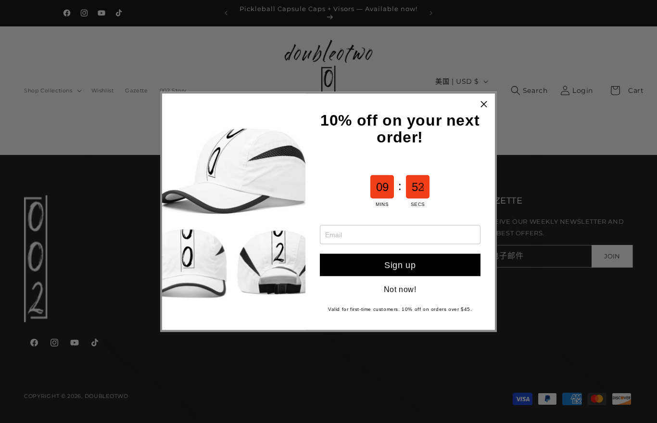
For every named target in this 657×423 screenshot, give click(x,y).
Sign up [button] (400, 264)
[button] (484, 104)
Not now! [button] (400, 289)
